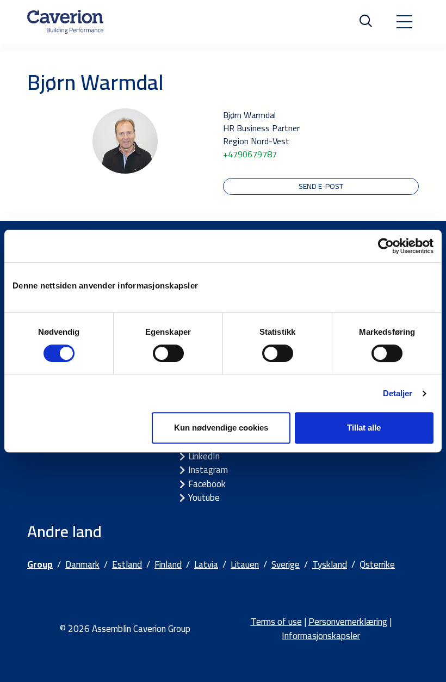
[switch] (168, 353)
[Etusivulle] (65, 21)
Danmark (82, 564)
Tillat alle (364, 427)
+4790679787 (250, 154)
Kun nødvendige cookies (221, 427)
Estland (127, 564)
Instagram (208, 469)
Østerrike (377, 564)
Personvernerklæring (347, 621)
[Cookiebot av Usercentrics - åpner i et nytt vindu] (385, 246)
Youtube (204, 497)
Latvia (206, 564)
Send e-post (321, 186)
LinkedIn (204, 456)
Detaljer (398, 393)
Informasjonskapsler (321, 635)
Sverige (285, 564)
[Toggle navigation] (404, 21)
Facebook (207, 484)
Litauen (245, 564)
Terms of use (276, 621)
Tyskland (329, 564)
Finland (168, 564)
